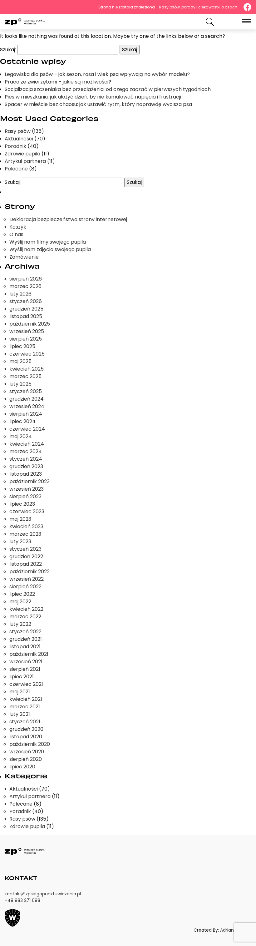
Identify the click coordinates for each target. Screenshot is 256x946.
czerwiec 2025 (27, 353)
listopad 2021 (25, 646)
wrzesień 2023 (26, 489)
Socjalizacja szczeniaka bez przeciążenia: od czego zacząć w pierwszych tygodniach (108, 89)
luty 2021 (19, 714)
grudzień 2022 (26, 556)
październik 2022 (29, 571)
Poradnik (15, 146)
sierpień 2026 (25, 278)
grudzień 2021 (25, 639)
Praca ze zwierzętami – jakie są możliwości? (58, 81)
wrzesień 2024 (26, 406)
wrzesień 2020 (26, 751)
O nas (16, 234)
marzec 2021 (24, 706)
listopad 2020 (25, 736)
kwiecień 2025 (26, 368)
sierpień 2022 (25, 586)
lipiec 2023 (22, 504)
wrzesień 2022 (26, 579)
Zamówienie (24, 257)
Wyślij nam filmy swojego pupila (47, 241)
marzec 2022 (25, 616)
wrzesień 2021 (25, 661)
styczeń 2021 (24, 721)
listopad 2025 (25, 316)
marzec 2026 (25, 286)
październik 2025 (29, 323)
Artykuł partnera (25, 161)
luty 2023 (20, 541)
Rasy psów (18, 131)
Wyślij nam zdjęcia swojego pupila (50, 249)
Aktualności (19, 138)
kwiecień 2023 (26, 526)
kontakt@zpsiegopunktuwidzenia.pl (43, 894)
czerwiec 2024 (27, 429)
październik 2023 (29, 481)
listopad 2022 (25, 564)
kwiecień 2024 (26, 444)
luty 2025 (20, 383)
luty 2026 (20, 293)
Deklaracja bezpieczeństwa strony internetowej (68, 219)
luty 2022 (20, 624)
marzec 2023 (25, 534)
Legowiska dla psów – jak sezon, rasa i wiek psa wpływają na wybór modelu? (97, 74)
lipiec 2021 (21, 676)
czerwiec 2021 (26, 684)
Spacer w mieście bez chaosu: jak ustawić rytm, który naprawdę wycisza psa (98, 104)
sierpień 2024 (25, 413)
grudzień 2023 (26, 466)
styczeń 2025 (25, 391)
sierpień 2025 (25, 338)
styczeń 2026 (25, 301)
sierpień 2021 (24, 669)
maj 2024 (20, 436)
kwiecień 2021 (25, 699)
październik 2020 (29, 744)
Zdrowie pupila (22, 153)
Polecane (16, 168)
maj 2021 (19, 691)
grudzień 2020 (26, 729)
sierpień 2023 (25, 496)
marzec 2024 (25, 451)
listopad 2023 (25, 474)
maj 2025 (20, 361)
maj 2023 (20, 519)
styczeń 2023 (25, 549)
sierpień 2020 (25, 759)
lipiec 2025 (22, 346)
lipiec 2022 (22, 594)
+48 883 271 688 (22, 900)
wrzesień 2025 (26, 331)
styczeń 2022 (25, 631)
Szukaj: (8, 49)
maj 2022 (20, 601)
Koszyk (17, 226)
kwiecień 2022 (26, 609)
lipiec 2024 (22, 421)
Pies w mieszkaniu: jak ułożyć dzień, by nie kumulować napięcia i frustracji (93, 96)
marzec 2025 (25, 376)
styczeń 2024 (25, 459)
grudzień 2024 (26, 398)
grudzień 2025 (26, 308)
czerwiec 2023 (26, 511)
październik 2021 (28, 654)
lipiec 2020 (22, 766)
